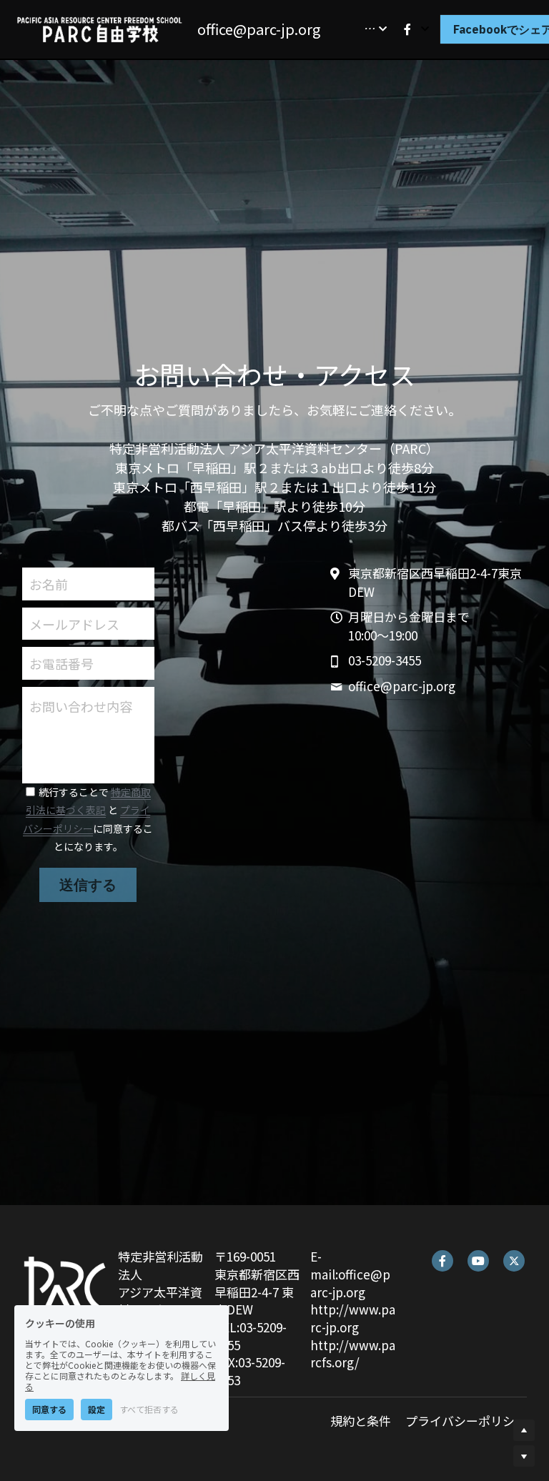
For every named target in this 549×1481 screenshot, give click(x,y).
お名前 (48, 584)
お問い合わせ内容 (80, 706)
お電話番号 (61, 664)
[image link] (100, 27)
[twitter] (514, 1261)
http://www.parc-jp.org (352, 1318)
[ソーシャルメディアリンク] (407, 29)
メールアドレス (74, 624)
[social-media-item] (442, 1261)
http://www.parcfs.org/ (352, 1354)
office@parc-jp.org (258, 29)
